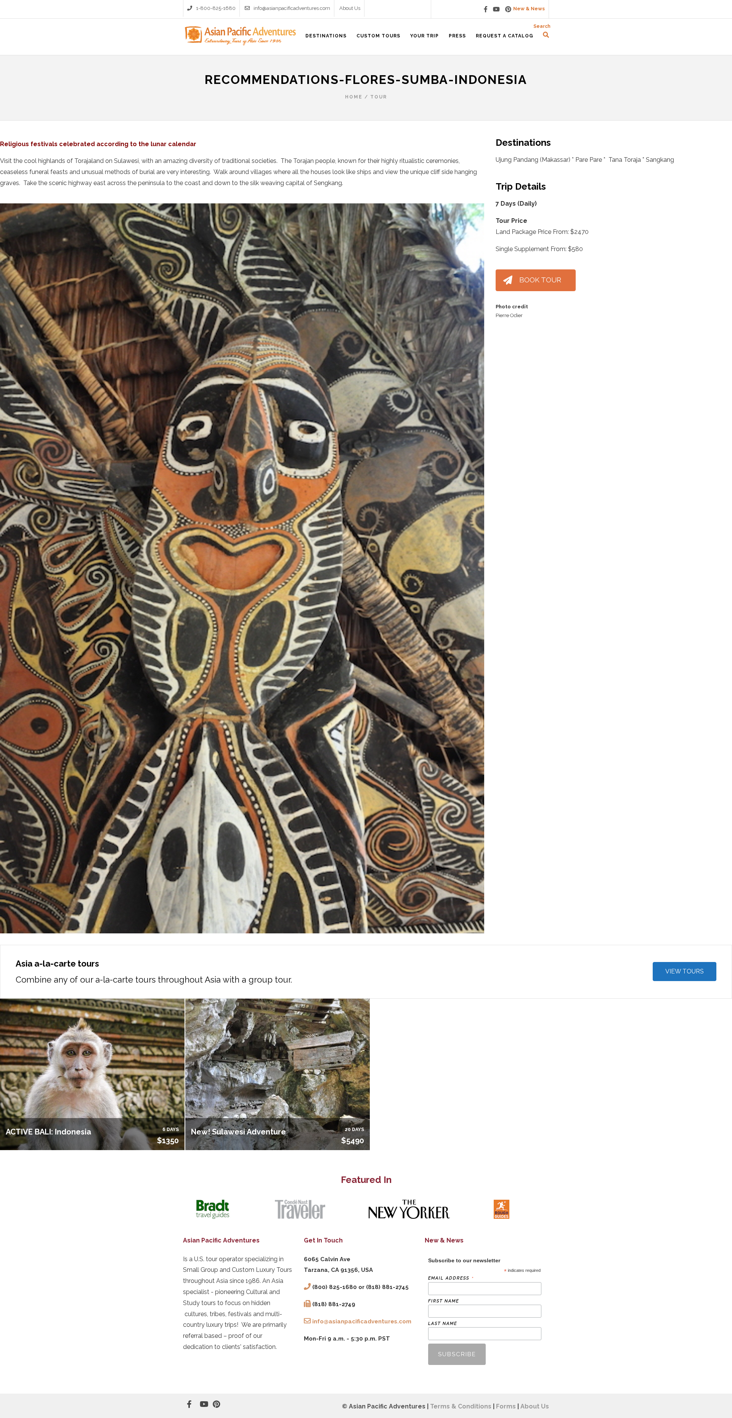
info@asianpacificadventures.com (292, 8)
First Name (443, 1301)
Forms (506, 1406)
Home (354, 97)
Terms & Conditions (460, 1406)
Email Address (451, 1278)
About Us (349, 8)
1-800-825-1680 (216, 8)
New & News (529, 8)
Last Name (442, 1323)
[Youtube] (496, 9)
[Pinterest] (508, 9)
